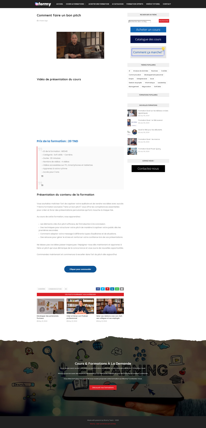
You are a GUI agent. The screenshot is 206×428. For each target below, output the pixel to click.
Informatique (150, 83)
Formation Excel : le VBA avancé (150, 120)
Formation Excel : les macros (149, 139)
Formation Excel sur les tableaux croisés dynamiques (153, 112)
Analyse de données (140, 71)
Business (154, 71)
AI (129, 71)
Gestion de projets (135, 83)
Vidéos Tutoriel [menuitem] (153, 4)
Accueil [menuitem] (59, 4)
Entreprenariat (142, 79)
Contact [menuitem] (167, 4)
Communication (55, 289)
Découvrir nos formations (103, 387)
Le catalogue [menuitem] (118, 4)
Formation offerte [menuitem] (134, 4)
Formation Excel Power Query (149, 149)
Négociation (146, 87)
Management (134, 87)
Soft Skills (157, 87)
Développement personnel (153, 75)
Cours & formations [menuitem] (75, 4)
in (66, 289)
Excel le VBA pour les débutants (150, 130)
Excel (152, 79)
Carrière (41, 289)
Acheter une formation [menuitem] (99, 4)
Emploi (131, 79)
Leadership (162, 83)
